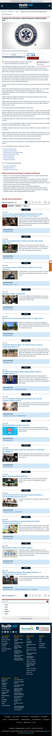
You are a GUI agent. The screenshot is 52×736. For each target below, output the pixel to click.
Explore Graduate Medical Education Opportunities (19, 707)
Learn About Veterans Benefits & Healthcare (18, 693)
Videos (6, 613)
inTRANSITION (34, 589)
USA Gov (18, 722)
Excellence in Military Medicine (20, 388)
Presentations (4, 699)
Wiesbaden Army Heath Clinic (9, 159)
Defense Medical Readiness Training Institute (17, 647)
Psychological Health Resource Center (22, 589)
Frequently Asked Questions (5, 693)
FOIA (3, 719)
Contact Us (4, 651)
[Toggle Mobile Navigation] (2, 6)
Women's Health (29, 674)
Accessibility (42, 716)
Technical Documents (6, 705)
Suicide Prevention (18, 511)
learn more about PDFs (27, 732)
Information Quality (24, 719)
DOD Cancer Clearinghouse (29, 641)
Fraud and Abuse (33, 716)
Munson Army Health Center (8, 155)
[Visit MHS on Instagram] (2, 632)
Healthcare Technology (30, 661)
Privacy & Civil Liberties (30, 668)
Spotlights (7, 611)
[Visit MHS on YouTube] (13, 632)
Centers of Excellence (30, 659)
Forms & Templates (5, 690)
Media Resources (41, 647)
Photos (6, 609)
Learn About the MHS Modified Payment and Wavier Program (18, 690)
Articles (6, 604)
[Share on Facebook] (27, 55)
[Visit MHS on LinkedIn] (5, 632)
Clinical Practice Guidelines (5, 680)
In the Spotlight (41, 643)
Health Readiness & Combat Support (30, 657)
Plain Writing (44, 719)
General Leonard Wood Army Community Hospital (13, 152)
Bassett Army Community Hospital (10, 150)
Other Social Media (33, 57)
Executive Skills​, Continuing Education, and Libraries (18, 652)
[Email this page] (34, 55)
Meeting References (5, 695)
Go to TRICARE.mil (18, 679)
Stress (15, 283)
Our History (4, 647)
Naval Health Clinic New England (9, 165)
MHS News (41, 636)
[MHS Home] (10, 629)
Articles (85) (10, 205)
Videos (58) (18, 205)
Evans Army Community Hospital (9, 148)
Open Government (35, 719)
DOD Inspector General (12, 719)
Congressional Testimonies (4, 683)
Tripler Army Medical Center (8, 157)
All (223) (4, 205)
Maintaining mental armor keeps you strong (15, 424)
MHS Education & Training (18, 636)
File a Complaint (17, 709)
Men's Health (28, 672)
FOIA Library (4, 688)
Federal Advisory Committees (5, 644)
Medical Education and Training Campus (18, 656)
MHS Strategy (4, 641)
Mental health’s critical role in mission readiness (17, 548)
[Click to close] (49, 262)
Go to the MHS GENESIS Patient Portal (19, 685)
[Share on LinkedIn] (31, 55)
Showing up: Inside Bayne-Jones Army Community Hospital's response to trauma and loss (21, 521)
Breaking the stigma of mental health (13, 293)
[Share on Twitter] (29, 55)
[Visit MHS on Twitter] (10, 632)
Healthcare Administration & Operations (31, 653)
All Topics (28, 639)
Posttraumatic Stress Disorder (9, 415)
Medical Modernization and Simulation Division (18, 659)
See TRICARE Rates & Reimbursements (18, 697)
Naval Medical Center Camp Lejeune (10, 169)
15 (44, 201)
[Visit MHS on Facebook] (8, 632)
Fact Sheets (4, 686)
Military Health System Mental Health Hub (15, 475)
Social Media (40, 645)
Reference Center (6, 678)
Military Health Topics (29, 636)
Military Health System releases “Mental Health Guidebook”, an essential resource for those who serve (21, 573)
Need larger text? (8, 14)
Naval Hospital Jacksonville (8, 167)
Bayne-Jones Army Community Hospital (11, 153)
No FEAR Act (24, 716)
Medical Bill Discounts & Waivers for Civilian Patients (31, 665)
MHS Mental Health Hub (42, 62)
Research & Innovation (30, 670)
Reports (3, 703)
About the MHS (5, 636)
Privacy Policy (15, 716)
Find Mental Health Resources (17, 700)
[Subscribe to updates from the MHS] (16, 632)
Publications (4, 701)
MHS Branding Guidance (6, 649)
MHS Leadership (5, 637)
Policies (3, 697)
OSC (33, 722)
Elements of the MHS (6, 639)
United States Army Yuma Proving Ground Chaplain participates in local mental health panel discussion (22, 495)
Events (6, 607)
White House (25, 722)
